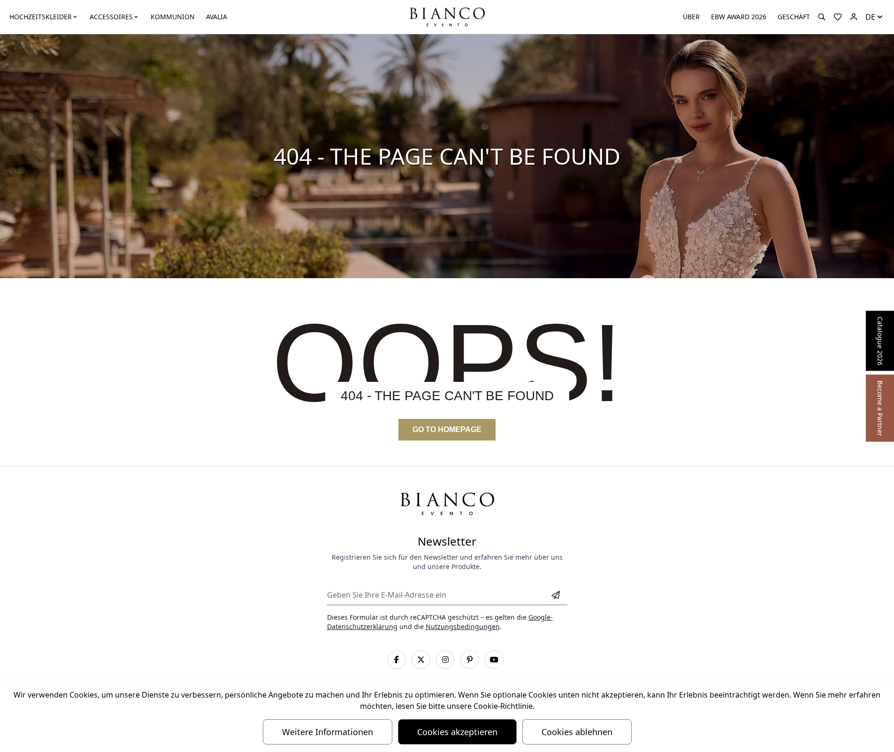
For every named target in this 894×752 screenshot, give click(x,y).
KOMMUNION (173, 16)
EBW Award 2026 (738, 16)
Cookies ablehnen (577, 731)
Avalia (216, 16)
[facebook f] (396, 659)
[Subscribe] (555, 595)
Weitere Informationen (327, 731)
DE (870, 17)
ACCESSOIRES (111, 16)
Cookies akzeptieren (457, 731)
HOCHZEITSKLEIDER (40, 16)
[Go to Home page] (446, 16)
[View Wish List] (837, 17)
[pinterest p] (469, 659)
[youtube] (494, 659)
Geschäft (794, 16)
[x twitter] (421, 659)
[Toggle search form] (822, 17)
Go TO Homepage (447, 429)
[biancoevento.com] (853, 17)
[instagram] (445, 659)
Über (691, 16)
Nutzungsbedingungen (463, 626)
